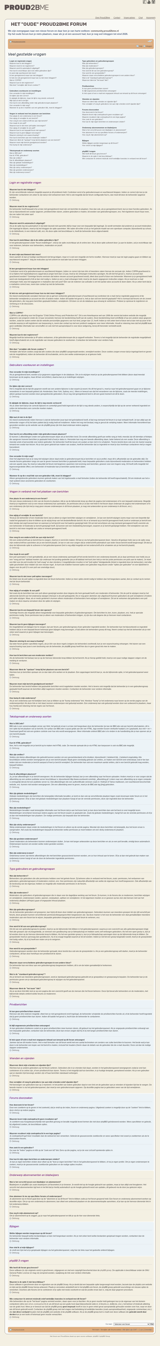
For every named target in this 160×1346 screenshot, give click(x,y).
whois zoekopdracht (36, 1304)
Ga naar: (109, 1324)
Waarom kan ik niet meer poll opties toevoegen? (28, 126)
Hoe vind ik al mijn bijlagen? (92, 145)
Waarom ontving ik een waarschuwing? (24, 135)
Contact (117, 18)
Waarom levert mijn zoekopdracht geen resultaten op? (102, 114)
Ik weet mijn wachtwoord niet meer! (23, 73)
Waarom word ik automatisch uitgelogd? (25, 68)
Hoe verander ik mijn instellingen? (22, 93)
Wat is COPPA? (15, 80)
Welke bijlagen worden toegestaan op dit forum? (100, 143)
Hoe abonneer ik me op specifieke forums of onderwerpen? (104, 132)
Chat (141, 18)
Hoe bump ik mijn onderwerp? (21, 145)
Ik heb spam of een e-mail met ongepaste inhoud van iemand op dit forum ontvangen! (114, 93)
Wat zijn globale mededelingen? (21, 163)
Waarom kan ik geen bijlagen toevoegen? (25, 133)
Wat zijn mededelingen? (18, 165)
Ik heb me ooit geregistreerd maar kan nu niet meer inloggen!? (33, 78)
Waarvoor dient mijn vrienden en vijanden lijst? (99, 102)
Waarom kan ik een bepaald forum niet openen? (28, 130)
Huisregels (150, 18)
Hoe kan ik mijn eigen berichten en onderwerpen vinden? (103, 122)
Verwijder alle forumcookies (111, 1330)
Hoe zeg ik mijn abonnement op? (94, 135)
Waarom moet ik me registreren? (22, 66)
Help (140, 46)
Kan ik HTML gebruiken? (19, 155)
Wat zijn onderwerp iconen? (20, 172)
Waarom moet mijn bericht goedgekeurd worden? (28, 142)
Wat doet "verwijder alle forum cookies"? (25, 85)
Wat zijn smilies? (16, 158)
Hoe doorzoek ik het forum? (92, 112)
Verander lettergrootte (150, 41)
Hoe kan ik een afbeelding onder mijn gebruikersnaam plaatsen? (34, 103)
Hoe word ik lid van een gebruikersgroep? (98, 71)
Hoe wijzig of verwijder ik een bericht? (24, 118)
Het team (95, 1330)
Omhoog (15, 200)
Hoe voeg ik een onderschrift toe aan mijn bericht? (29, 121)
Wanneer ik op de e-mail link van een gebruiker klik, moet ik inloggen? (36, 108)
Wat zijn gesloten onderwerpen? (22, 170)
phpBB (95, 1336)
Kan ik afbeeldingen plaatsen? (21, 160)
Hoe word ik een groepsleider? (93, 73)
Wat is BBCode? (16, 153)
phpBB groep (105, 1270)
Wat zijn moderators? (90, 66)
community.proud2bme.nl (105, 30)
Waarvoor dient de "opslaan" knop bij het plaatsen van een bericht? (35, 140)
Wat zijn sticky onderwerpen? (21, 167)
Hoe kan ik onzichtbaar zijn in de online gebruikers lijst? (30, 71)
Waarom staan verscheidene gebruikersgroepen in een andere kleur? (108, 75)
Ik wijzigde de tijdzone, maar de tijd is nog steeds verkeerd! (32, 98)
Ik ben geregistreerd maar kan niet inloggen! (26, 75)
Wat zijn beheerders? (90, 63)
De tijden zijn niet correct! (19, 96)
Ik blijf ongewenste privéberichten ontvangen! (99, 91)
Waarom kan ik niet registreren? (22, 83)
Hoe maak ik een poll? (18, 123)
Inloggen (149, 46)
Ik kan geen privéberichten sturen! (95, 88)
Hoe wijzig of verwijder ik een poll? (22, 128)
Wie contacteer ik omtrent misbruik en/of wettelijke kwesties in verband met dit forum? (114, 158)
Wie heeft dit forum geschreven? (94, 154)
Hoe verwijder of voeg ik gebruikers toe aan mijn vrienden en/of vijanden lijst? (111, 104)
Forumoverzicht (18, 42)
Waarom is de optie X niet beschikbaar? (97, 156)
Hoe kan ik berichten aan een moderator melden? (28, 138)
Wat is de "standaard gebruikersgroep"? (97, 78)
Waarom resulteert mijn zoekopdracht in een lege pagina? (104, 117)
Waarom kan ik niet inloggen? (21, 63)
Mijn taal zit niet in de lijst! (19, 100)
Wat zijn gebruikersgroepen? (93, 68)
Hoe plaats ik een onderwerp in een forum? (26, 116)
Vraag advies (129, 18)
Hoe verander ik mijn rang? (20, 105)
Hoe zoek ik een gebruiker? (92, 119)
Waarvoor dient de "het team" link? (95, 80)
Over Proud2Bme (102, 18)
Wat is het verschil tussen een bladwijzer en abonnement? (104, 130)
